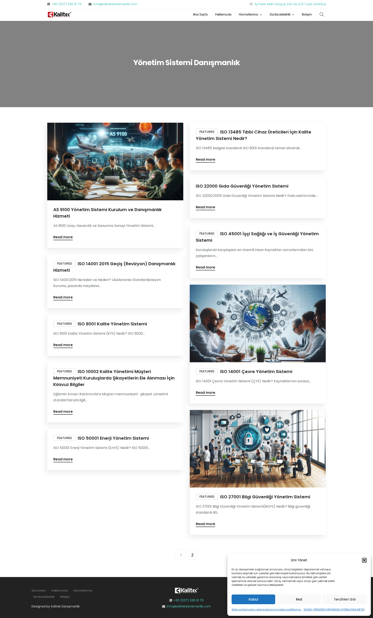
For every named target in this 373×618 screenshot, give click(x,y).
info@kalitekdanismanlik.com (115, 4)
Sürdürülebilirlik (280, 14)
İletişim (307, 14)
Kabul (253, 599)
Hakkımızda (223, 14)
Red (299, 599)
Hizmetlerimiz (248, 14)
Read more (63, 237)
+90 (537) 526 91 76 (67, 4)
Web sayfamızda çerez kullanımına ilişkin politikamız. (267, 609)
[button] (364, 560)
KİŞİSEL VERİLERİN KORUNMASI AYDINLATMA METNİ (334, 609)
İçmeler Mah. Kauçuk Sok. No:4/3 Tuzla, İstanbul (290, 4)
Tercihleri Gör (345, 599)
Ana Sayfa (200, 14)
